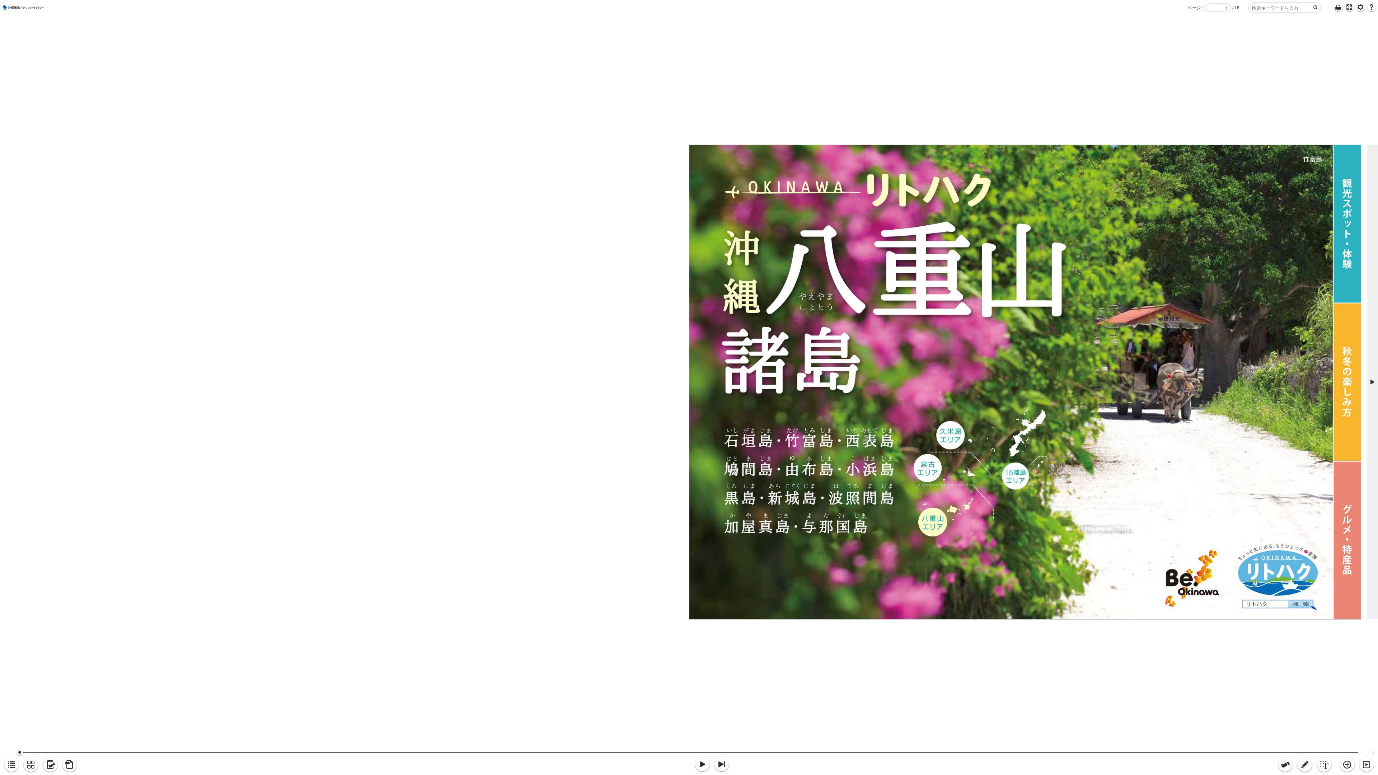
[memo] (1305, 765)
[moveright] (702, 764)
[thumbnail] (31, 765)
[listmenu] (11, 765)
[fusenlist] (50, 765)
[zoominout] (1347, 765)
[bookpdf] (70, 765)
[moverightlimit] (722, 764)
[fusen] (1285, 765)
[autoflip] (1366, 765)
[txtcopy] (1324, 765)
